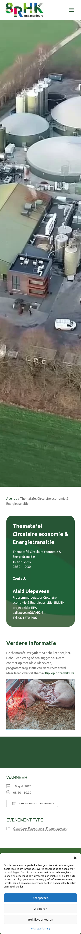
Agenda (11, 498)
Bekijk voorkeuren (40, 919)
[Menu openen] (71, 10)
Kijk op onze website (59, 673)
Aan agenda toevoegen (35, 803)
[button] (75, 858)
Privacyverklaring (40, 928)
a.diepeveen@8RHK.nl (28, 612)
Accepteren (41, 898)
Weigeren (40, 908)
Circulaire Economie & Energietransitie (40, 828)
